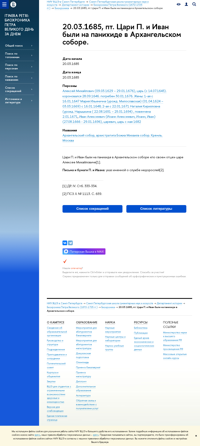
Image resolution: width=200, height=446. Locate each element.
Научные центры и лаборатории (115, 338)
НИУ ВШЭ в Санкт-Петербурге (64, 303)
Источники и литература (13, 100)
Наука (110, 322)
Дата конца (71, 72)
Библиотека (140, 327)
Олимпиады (82, 362)
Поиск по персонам (11, 66)
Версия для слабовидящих (55, 408)
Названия (69, 130)
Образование (86, 322)
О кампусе (55, 322)
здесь (37, 434)
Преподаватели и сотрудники (57, 356)
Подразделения (56, 349)
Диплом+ (81, 381)
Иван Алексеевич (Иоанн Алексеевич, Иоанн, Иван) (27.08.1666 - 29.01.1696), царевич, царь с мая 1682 (108, 119)
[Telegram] (70, 243)
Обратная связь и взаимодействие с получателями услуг (87, 404)
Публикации (141, 332)
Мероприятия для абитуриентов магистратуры (86, 344)
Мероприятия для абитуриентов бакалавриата (86, 331)
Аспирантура (83, 395)
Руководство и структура (55, 342)
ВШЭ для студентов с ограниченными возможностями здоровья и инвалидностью (59, 394)
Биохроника (108, 307)
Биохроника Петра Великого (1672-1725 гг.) (72, 307)
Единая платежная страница (57, 417)
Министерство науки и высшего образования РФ (175, 336)
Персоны (69, 85)
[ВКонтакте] (64, 243)
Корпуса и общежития (53, 374)
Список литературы (156, 209)
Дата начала (72, 58)
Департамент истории (169, 303)
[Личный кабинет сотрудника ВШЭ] (186, 4)
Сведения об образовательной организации (57, 331)
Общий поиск (14, 45)
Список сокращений (13, 89)
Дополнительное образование (86, 388)
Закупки (51, 381)
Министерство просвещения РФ (173, 347)
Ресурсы (140, 322)
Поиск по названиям (11, 77)
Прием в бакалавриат (88, 367)
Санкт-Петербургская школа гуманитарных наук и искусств (119, 303)
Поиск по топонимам (12, 55)
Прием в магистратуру (83, 374)
